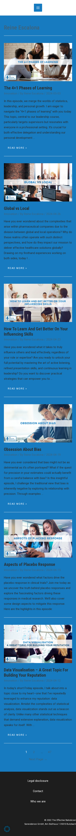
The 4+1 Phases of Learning (28, 88)
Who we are (38, 801)
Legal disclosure (38, 781)
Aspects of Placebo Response (29, 564)
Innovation (10, 93)
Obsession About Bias (22, 449)
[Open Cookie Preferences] (7, 831)
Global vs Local (16, 208)
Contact (38, 791)
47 (49, 752)
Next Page (38, 759)
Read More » (17, 148)
